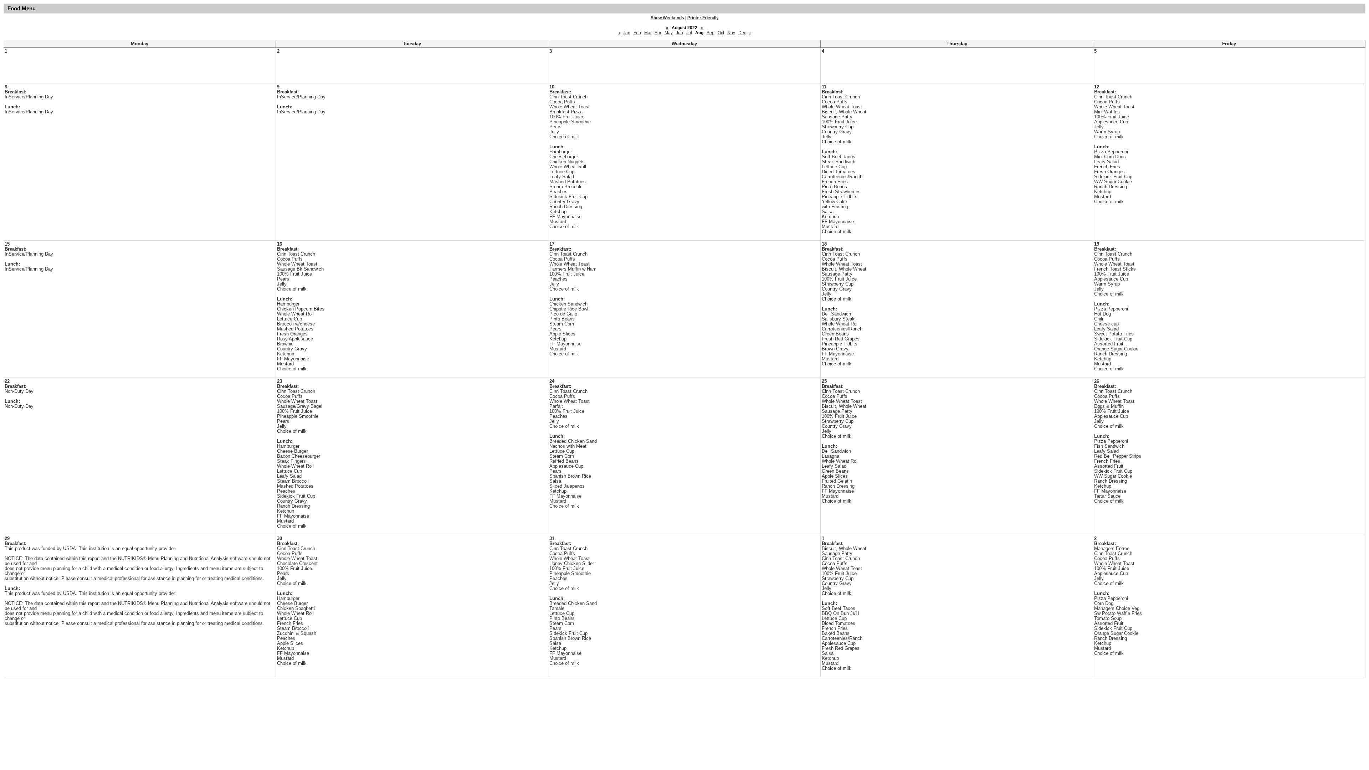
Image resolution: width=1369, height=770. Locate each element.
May (669, 32)
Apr (658, 32)
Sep (710, 32)
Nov (731, 32)
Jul (689, 32)
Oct (721, 32)
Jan (626, 32)
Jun (679, 32)
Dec (742, 32)
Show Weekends (667, 17)
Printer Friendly (703, 17)
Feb (637, 32)
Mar (648, 32)
